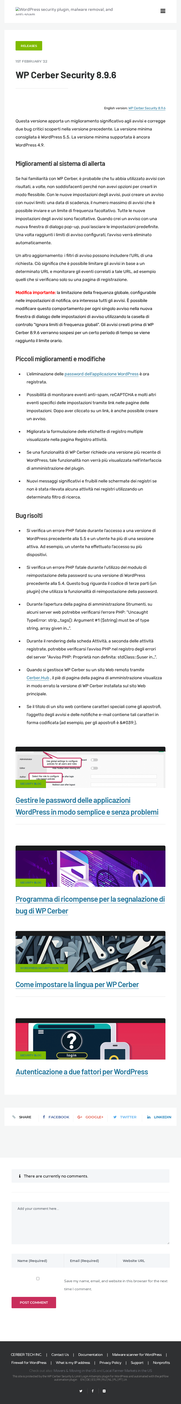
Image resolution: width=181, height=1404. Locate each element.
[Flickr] (102, 1391)
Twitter (128, 1117)
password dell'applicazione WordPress (102, 374)
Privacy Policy (110, 1363)
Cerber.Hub (38, 677)
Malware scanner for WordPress (137, 1355)
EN (82, 1379)
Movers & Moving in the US (74, 1371)
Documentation (90, 1355)
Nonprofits (161, 1363)
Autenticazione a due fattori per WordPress (82, 1071)
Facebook (59, 1117)
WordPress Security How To (41, 968)
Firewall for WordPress (28, 1363)
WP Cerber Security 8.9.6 (146, 108)
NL (110, 1379)
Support (137, 1363)
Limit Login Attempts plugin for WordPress (101, 1376)
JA (125, 1379)
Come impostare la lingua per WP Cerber (77, 984)
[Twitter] (80, 1391)
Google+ (94, 1117)
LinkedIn (162, 1117)
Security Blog (30, 783)
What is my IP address (73, 1363)
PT (120, 1379)
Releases (29, 46)
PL (115, 1379)
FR (98, 1379)
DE (88, 1379)
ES (93, 1379)
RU (104, 1379)
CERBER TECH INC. (26, 1355)
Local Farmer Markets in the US (127, 1371)
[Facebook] (93, 1391)
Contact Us (60, 1355)
